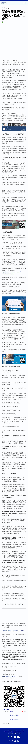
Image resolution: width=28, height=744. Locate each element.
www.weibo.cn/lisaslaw (8, 678)
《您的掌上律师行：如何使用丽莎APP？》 (13, 630)
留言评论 (11, 711)
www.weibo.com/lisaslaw (9, 676)
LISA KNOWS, (8, 731)
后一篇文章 (14, 719)
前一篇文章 (14, 715)
